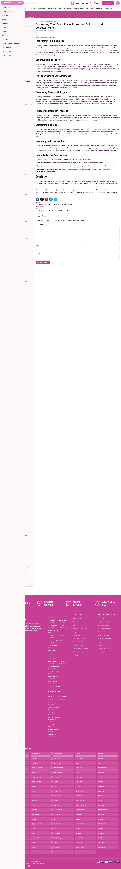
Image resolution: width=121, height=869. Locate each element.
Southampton (102, 768)
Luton (78, 772)
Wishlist (76, 622)
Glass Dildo (102, 632)
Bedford (78, 819)
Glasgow (101, 753)
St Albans (79, 852)
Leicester (35, 763)
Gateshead (57, 824)
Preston (101, 772)
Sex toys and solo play (106, 652)
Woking (34, 810)
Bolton (34, 791)
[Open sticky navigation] (118, 3)
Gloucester (57, 796)
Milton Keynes (36, 777)
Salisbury (101, 838)
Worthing (79, 814)
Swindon (79, 782)
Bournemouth (36, 782)
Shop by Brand (103, 642)
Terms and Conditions (81, 648)
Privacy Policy (78, 652)
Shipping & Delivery (80, 638)
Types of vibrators (104, 648)
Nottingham (80, 758)
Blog (74, 632)
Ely (55, 828)
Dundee (101, 782)
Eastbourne (80, 800)
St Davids (79, 833)
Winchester (102, 842)
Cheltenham (58, 810)
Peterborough (58, 791)
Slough (34, 796)
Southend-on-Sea (59, 782)
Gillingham (35, 814)
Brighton (101, 791)
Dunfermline (80, 847)
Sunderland (57, 777)
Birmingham (36, 753)
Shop (75, 625)
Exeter (56, 800)
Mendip (100, 800)
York (55, 786)
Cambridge (79, 796)
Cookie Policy (78, 645)
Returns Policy (78, 642)
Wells (33, 833)
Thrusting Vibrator (104, 628)
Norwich (79, 777)
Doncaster (101, 833)
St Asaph (57, 833)
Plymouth (79, 768)
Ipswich (78, 786)
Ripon (78, 828)
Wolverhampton (59, 768)
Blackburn (101, 805)
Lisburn (34, 852)
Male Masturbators (105, 638)
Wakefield (79, 824)
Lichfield (79, 838)
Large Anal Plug (103, 622)
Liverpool (57, 758)
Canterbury (57, 838)
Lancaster (57, 852)
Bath (55, 819)
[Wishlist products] (90, 3)
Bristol (100, 758)
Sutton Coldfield (81, 805)
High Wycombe (37, 824)
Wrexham (79, 842)
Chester (56, 842)
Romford (34, 819)
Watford (101, 796)
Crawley (56, 805)
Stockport (79, 791)
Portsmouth (58, 772)
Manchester (58, 753)
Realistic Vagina (103, 625)
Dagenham (35, 805)
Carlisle (34, 847)
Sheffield (34, 758)
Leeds (78, 753)
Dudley (34, 772)
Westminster (36, 838)
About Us (76, 635)
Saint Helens (102, 810)
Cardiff (78, 763)
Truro (33, 828)
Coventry (101, 763)
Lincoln (56, 847)
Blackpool (101, 786)
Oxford (34, 786)
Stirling (34, 842)
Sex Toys (101, 618)
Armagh (100, 828)
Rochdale (101, 814)
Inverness (101, 847)
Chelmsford (80, 810)
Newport (34, 800)
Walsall (100, 777)
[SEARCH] (72, 3)
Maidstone (101, 819)
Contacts (76, 655)
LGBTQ (100, 645)
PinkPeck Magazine (80, 628)
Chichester (102, 824)
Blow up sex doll (103, 635)
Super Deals (108, 3)
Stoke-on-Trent (37, 768)
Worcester (57, 814)
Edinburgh (57, 763)
